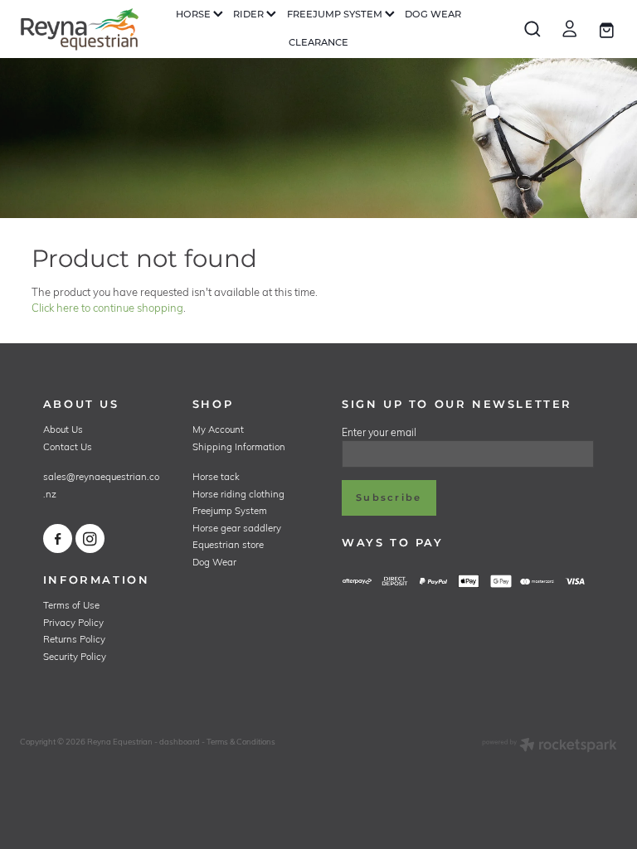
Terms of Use (71, 605)
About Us (63, 429)
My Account (218, 429)
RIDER (249, 14)
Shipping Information (238, 446)
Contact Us (67, 446)
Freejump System (229, 510)
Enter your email (379, 432)
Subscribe (388, 498)
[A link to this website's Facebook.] (57, 538)
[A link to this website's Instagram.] (90, 538)
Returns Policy (74, 639)
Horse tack (216, 476)
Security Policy (74, 656)
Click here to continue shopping (107, 307)
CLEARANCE (318, 43)
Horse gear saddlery (236, 528)
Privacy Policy (73, 622)
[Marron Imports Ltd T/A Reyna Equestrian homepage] (79, 29)
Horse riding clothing (238, 494)
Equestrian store (228, 544)
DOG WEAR (433, 14)
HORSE (194, 14)
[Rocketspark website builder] (549, 746)
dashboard (179, 741)
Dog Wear (214, 561)
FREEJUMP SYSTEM (336, 14)
